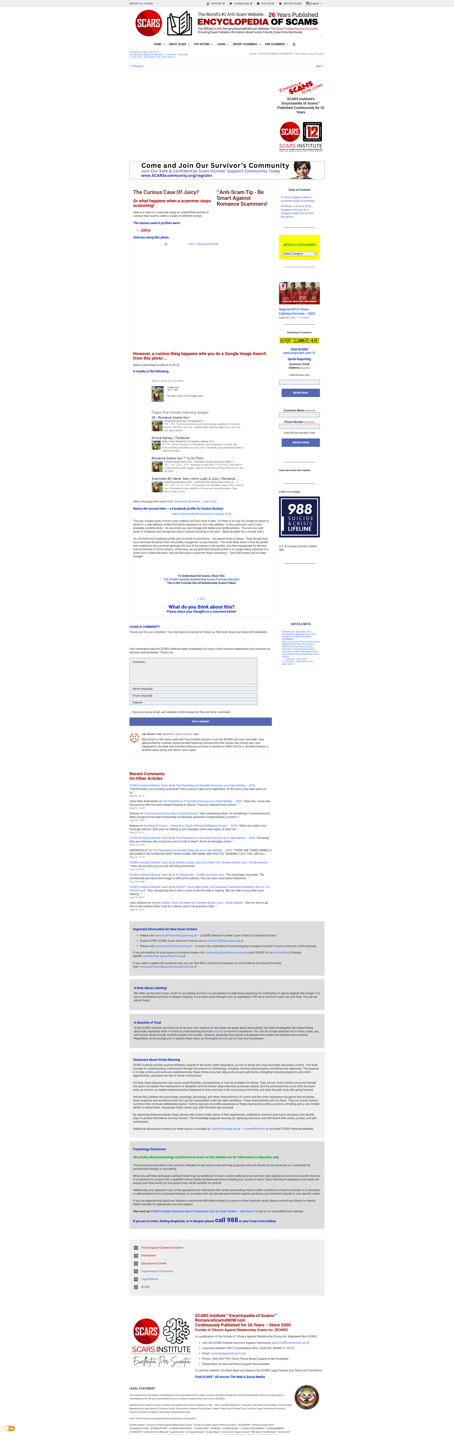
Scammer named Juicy (293, 651)
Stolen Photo (294, 654)
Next (319, 66)
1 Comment (170, 54)
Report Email (300, 396)
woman (285, 656)
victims (218, 1031)
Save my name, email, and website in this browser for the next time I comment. (182, 712)
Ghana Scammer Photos (293, 646)
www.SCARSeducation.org (223, 940)
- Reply (195, 734)
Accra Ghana (300, 641)
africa (309, 641)
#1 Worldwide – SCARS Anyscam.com (200, 874)
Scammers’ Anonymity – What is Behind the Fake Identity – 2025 (296, 313)
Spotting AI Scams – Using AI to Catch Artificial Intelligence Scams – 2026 (190, 825)
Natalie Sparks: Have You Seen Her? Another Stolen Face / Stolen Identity (221, 862)
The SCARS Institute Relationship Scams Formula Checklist (201, 579)
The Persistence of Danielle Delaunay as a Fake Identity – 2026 (215, 785)
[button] (294, 44)
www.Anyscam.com (297, 357)
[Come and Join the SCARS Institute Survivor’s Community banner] (227, 162)
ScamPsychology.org (224, 1128)
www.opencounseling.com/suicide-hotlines (166, 966)
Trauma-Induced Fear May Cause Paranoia (170, 813)
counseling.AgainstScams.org (224, 952)
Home (253, 53)
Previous (137, 66)
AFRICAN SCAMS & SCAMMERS (275, 53)
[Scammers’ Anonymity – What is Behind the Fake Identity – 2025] (299, 283)
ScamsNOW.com (254, 1128)
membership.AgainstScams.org (162, 956)
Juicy (295, 649)
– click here (201, 1211)
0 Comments (304, 321)
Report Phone (301, 446)
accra (290, 641)
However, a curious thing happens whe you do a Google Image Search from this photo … (297, 211)
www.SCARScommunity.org (289, 1342)
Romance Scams (307, 649)
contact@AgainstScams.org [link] (228, 1353)
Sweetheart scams (310, 654)
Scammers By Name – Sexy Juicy (195, 501)
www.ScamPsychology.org (171, 946)
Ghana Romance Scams (302, 644)
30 (201, 599)
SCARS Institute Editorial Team (148, 785)
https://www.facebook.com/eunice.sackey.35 (199, 514)
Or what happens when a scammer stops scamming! (298, 199)
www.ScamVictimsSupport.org (174, 935)
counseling (280, 952)
